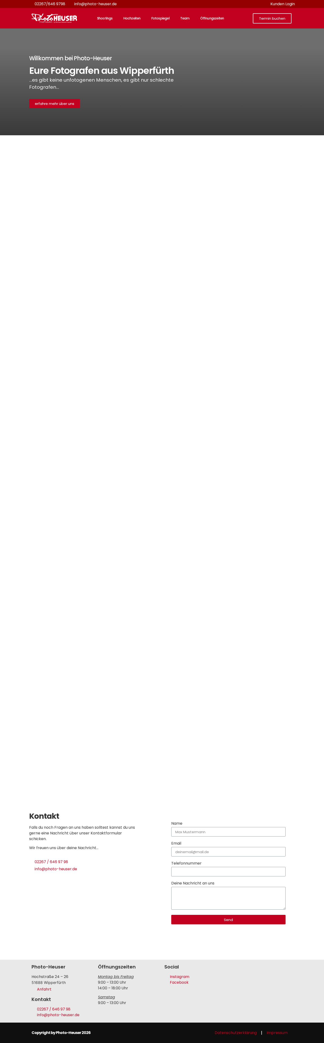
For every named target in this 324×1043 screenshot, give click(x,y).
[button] (272, 18)
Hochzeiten (132, 18)
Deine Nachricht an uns (192, 883)
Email (176, 844)
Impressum (277, 1032)
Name (176, 824)
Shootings (105, 18)
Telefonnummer (186, 863)
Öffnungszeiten (212, 18)
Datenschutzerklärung (236, 1032)
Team (185, 18)
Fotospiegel (160, 18)
